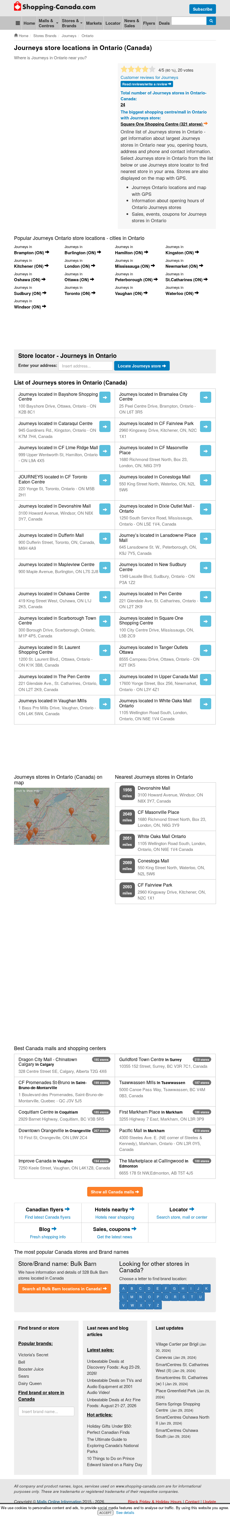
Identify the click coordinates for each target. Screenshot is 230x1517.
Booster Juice (30, 1369)
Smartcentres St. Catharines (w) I (182, 1380)
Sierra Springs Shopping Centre (178, 1406)
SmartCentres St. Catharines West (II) (182, 1367)
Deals (164, 23)
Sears (23, 1376)
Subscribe (202, 9)
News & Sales (131, 23)
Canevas (176, 1357)
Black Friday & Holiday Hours (155, 1501)
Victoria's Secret (33, 1354)
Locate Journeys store (140, 366)
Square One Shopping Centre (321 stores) (162, 124)
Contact (192, 1501)
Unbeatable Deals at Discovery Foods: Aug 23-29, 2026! (114, 1367)
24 (123, 105)
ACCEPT (105, 1512)
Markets (94, 23)
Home (29, 23)
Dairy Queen (30, 1383)
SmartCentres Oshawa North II (182, 1420)
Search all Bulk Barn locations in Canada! (62, 1288)
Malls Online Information (59, 1501)
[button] (18, 23)
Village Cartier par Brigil (181, 1347)
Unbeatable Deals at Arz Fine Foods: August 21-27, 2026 (114, 1402)
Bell (21, 1362)
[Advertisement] (116, 80)
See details (125, 1512)
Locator (113, 23)
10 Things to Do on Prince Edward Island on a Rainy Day (114, 1461)
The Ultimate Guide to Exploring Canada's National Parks (113, 1445)
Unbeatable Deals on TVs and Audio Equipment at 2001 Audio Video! (114, 1386)
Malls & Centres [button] (46, 23)
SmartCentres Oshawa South (177, 1433)
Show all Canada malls (113, 1191)
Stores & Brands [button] (70, 23)
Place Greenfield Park (183, 1393)
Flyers (149, 23)
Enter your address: (37, 365)
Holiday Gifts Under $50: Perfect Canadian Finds (109, 1429)
